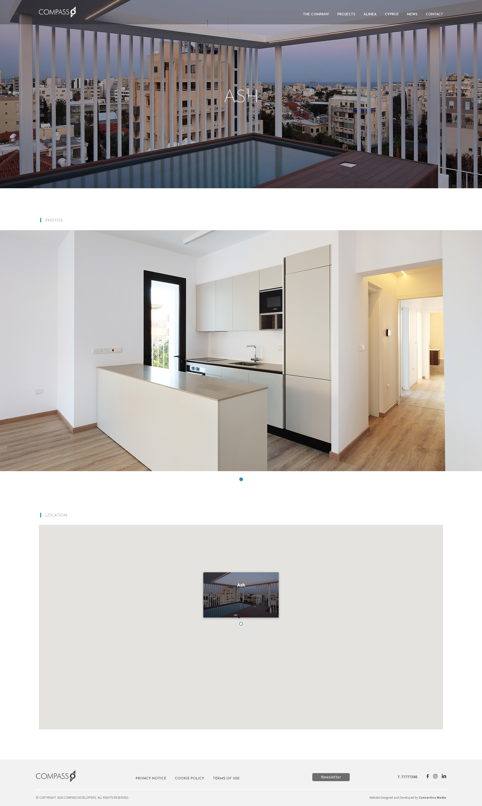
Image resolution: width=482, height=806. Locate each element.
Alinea (370, 14)
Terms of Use (226, 778)
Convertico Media (432, 797)
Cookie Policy (189, 778)
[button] (241, 479)
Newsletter (331, 777)
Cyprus (392, 14)
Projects (346, 14)
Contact (434, 14)
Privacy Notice (151, 778)
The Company (316, 14)
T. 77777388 (407, 777)
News (412, 14)
